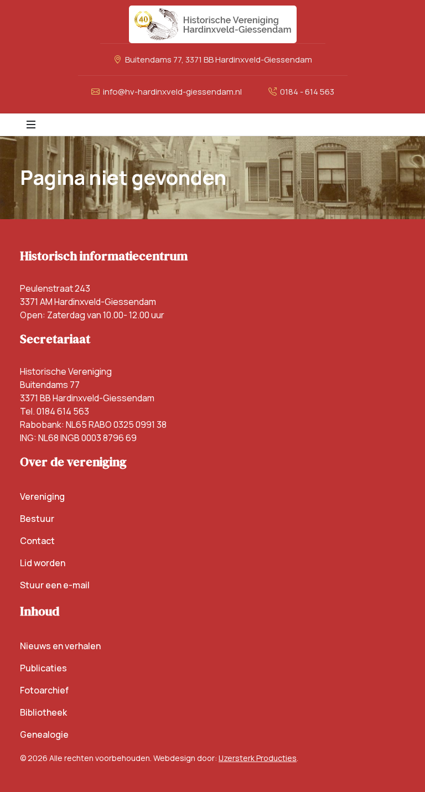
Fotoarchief (44, 690)
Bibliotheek (43, 712)
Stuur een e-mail (55, 585)
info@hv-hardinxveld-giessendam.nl (171, 91)
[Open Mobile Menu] (31, 124)
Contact (37, 541)
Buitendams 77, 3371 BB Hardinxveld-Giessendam (217, 59)
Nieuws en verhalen (60, 646)
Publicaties (43, 668)
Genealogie (44, 734)
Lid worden (42, 563)
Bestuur (37, 519)
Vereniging (42, 496)
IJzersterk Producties (258, 758)
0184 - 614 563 (306, 91)
